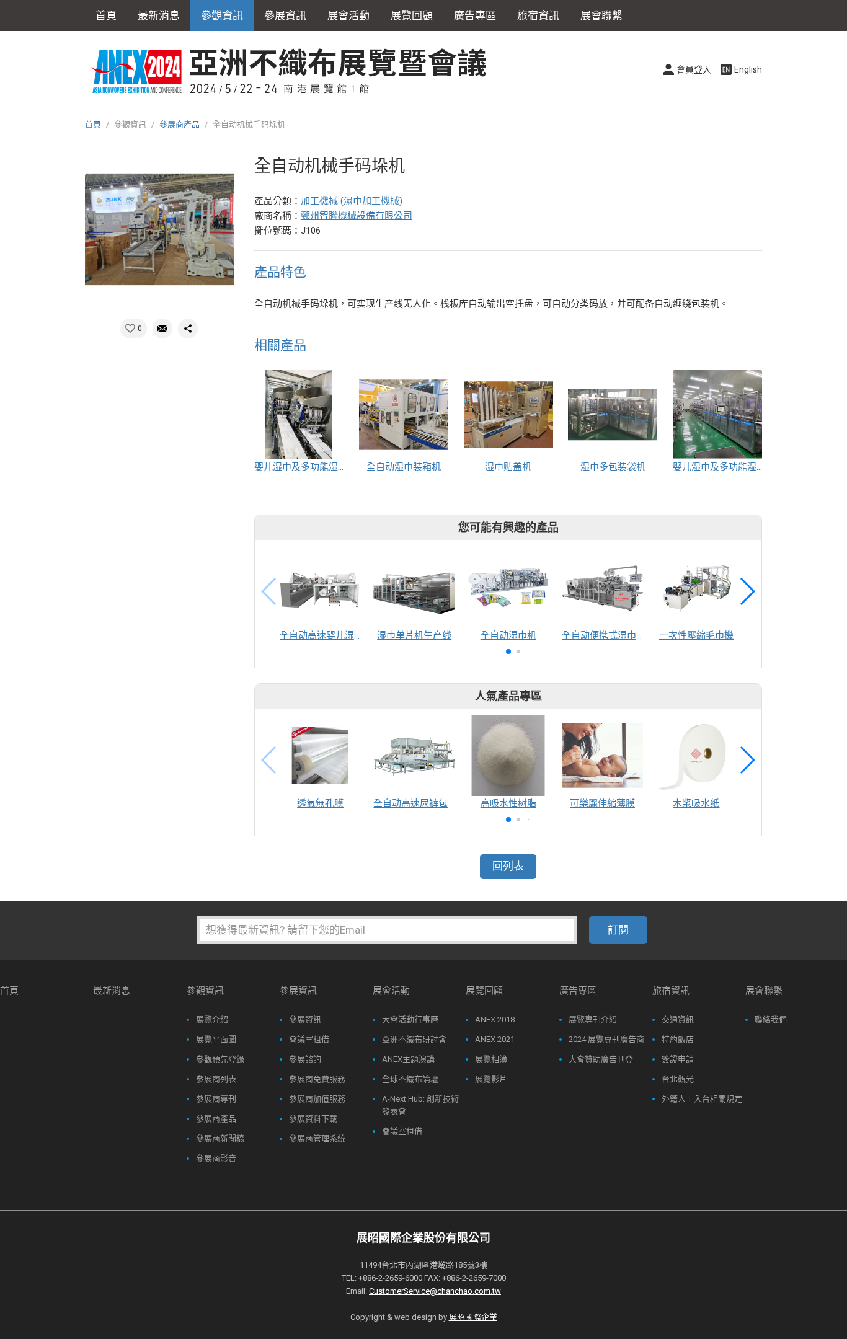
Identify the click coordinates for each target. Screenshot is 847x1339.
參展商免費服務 (317, 1079)
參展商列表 (216, 1079)
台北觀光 (678, 1079)
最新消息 (159, 15)
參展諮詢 (305, 1059)
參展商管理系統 (317, 1138)
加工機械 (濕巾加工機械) (351, 200)
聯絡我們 (771, 1019)
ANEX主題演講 (408, 1059)
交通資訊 (678, 1019)
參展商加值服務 (317, 1098)
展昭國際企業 (473, 1317)
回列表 (508, 866)
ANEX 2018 (495, 1019)
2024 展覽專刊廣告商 (606, 1039)
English (748, 69)
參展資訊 (305, 1019)
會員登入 (693, 69)
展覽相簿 (491, 1059)
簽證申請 (678, 1059)
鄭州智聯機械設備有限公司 (356, 215)
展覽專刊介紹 (593, 1019)
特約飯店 (678, 1039)
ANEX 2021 (495, 1039)
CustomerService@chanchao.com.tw (435, 1291)
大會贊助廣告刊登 (601, 1059)
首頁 (106, 15)
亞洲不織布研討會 (414, 1039)
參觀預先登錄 (220, 1059)
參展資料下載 (313, 1118)
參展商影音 (216, 1158)
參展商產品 (179, 124)
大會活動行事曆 (410, 1019)
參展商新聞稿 (220, 1138)
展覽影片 (491, 1079)
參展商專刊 (216, 1098)
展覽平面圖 (216, 1039)
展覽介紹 (212, 1019)
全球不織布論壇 (410, 1079)
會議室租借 (309, 1039)
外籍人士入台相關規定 (702, 1098)
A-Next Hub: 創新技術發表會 (420, 1105)
